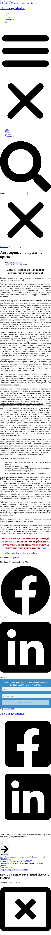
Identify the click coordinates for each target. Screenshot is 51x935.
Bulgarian (11, 870)
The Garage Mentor (12, 8)
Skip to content (5, 1)
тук (43, 547)
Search (2, 193)
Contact (8, 17)
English (10, 867)
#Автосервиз (9, 709)
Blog (6, 22)
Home (7, 13)
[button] (25, 76)
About (7, 15)
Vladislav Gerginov (14, 263)
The (12, 713)
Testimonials (9, 19)
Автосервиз (4, 247)
